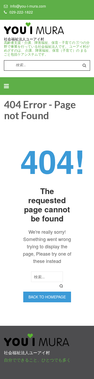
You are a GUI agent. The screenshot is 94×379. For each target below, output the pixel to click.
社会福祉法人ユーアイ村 (24, 39)
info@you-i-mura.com (28, 6)
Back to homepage (47, 296)
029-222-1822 (21, 12)
